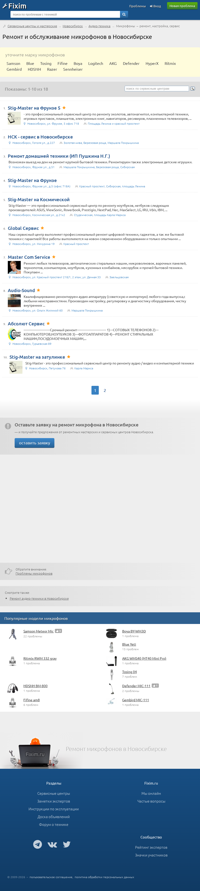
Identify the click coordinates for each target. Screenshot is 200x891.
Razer (52, 69)
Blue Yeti (129, 644)
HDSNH (34, 69)
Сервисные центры (53, 793)
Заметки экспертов (53, 801)
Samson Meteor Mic (38, 631)
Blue (30, 63)
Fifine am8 (31, 700)
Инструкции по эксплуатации (54, 808)
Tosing (45, 63)
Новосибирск (73, 26)
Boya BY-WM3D (134, 631)
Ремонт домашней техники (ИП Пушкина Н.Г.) (59, 156)
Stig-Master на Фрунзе (32, 180)
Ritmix (170, 63)
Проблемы (137, 6)
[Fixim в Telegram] (37, 844)
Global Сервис (23, 228)
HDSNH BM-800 (35, 685)
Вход (157, 6)
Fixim (17, 5)
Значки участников (151, 854)
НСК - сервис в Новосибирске (40, 137)
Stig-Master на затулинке (37, 357)
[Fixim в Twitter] (67, 844)
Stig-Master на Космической (39, 199)
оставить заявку (34, 442)
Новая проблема (182, 6)
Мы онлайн (151, 793)
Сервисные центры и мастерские (32, 26)
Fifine (63, 63)
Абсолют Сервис (26, 323)
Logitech (95, 63)
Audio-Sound (21, 290)
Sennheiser (73, 69)
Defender (131, 63)
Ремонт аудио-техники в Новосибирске (39, 598)
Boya (78, 63)
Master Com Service (29, 257)
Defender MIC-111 (136, 685)
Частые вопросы (151, 801)
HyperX (152, 63)
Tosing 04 (129, 671)
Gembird (14, 69)
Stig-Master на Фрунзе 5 (34, 108)
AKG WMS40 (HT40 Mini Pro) (144, 658)
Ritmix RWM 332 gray (40, 658)
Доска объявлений (54, 816)
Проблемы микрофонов (34, 573)
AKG (113, 63)
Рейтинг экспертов (151, 847)
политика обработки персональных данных (104, 877)
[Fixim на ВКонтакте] (52, 844)
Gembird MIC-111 (135, 700)
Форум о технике (53, 824)
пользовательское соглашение (51, 877)
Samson (13, 63)
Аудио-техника (99, 26)
